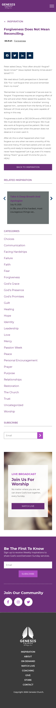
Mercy (8, 341)
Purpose (9, 373)
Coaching (28, 670)
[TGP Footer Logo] (28, 636)
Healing (9, 309)
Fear (7, 271)
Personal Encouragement (21, 360)
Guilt (7, 302)
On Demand (28, 661)
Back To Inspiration (28, 167)
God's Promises (14, 296)
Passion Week (13, 347)
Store (28, 680)
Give (28, 675)
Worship (9, 411)
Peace (8, 354)
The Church (11, 392)
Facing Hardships (15, 251)
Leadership (11, 328)
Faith (7, 264)
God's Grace (11, 283)
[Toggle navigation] (52, 6)
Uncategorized (13, 405)
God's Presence (14, 290)
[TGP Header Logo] (8, 6)
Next (51, 198)
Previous (5, 198)
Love (7, 334)
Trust (7, 398)
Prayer (8, 366)
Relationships (13, 379)
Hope (7, 315)
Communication (14, 245)
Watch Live (28, 506)
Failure (8, 258)
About (28, 656)
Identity (9, 322)
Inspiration (15, 21)
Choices (9, 239)
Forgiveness (20, 41)
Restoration (11, 386)
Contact (28, 684)
